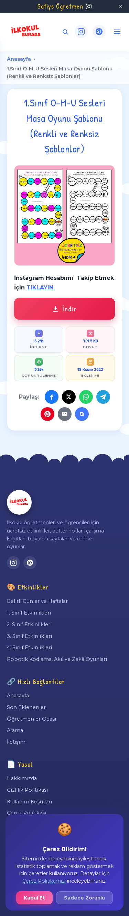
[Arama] (65, 31)
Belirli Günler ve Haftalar (37, 601)
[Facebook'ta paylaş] (51, 397)
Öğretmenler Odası (31, 719)
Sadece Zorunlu (84, 898)
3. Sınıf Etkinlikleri (29, 636)
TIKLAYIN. (40, 287)
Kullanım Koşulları (29, 802)
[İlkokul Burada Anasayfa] (26, 31)
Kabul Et (34, 898)
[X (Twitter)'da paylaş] (69, 397)
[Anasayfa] (19, 502)
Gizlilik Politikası (27, 790)
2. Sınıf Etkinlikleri (29, 624)
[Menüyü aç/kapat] (117, 31)
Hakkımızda (22, 778)
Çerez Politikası (26, 813)
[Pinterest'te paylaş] (47, 414)
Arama (15, 730)
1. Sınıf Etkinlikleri (29, 613)
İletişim (16, 742)
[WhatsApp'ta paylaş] (86, 397)
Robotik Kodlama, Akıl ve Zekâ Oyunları (57, 659)
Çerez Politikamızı (44, 881)
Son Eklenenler (26, 707)
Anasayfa (19, 59)
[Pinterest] (99, 31)
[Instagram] (81, 31)
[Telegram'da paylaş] (103, 397)
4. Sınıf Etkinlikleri (29, 647)
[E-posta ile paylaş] (65, 414)
